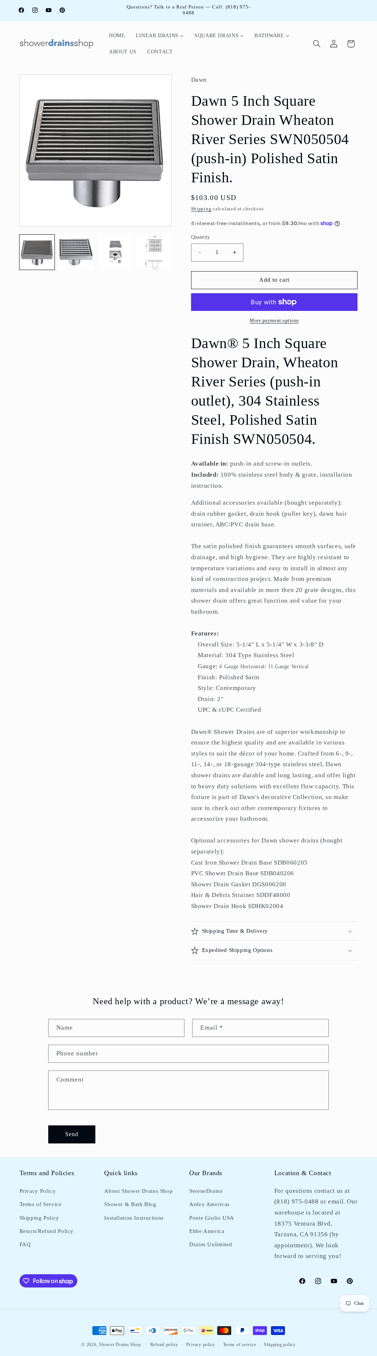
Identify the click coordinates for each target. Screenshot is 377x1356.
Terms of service (239, 1344)
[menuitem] (116, 36)
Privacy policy (200, 1344)
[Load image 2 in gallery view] (76, 252)
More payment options (274, 320)
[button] (316, 43)
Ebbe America (207, 1231)
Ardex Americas (209, 1204)
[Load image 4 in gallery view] (154, 252)
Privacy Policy (38, 1191)
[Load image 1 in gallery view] (37, 252)
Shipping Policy (39, 1218)
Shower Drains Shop (120, 1344)
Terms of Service (41, 1204)
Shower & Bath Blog (130, 1204)
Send (71, 1134)
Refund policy (164, 1344)
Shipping (201, 208)
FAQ (25, 1244)
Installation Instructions (134, 1218)
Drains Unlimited (210, 1244)
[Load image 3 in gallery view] (115, 252)
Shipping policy (280, 1344)
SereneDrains (206, 1191)
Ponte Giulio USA (211, 1218)
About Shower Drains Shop (138, 1191)
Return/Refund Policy (47, 1231)
